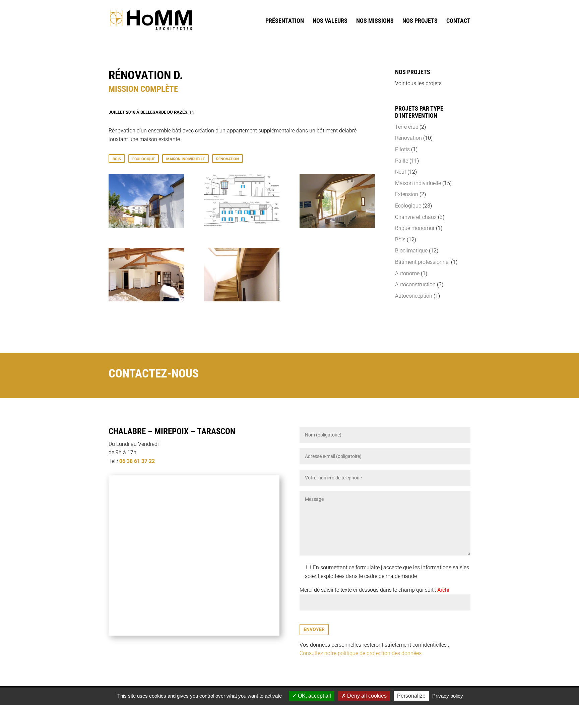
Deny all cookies (366, 696)
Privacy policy (447, 696)
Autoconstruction (415, 284)
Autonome (407, 273)
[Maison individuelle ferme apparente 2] (146, 299)
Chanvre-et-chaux (416, 217)
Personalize (411, 696)
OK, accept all (314, 696)
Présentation (284, 21)
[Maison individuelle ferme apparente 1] (337, 226)
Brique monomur (415, 228)
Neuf (400, 172)
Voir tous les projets (418, 83)
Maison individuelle (185, 159)
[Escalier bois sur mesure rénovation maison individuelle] (241, 299)
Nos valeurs (330, 21)
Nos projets (420, 21)
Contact (458, 21)
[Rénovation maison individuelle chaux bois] (146, 226)
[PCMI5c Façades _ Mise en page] (241, 226)
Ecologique (143, 159)
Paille (401, 161)
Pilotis (402, 149)
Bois (117, 159)
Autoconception (413, 296)
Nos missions (375, 21)
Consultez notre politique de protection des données (361, 653)
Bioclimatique (411, 250)
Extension (406, 194)
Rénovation (227, 159)
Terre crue (406, 127)
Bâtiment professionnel (422, 262)
